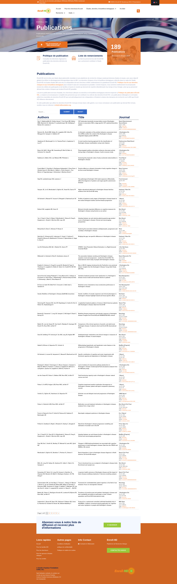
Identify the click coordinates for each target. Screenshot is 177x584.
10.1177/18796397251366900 (128, 272)
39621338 (124, 398)
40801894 (124, 269)
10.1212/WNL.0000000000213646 (129, 321)
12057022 (125, 319)
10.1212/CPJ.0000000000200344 (128, 460)
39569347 (124, 428)
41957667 (124, 194)
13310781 (125, 164)
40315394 (124, 318)
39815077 (124, 307)
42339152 (124, 173)
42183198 (124, 183)
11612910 (125, 399)
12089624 (125, 309)
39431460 (124, 408)
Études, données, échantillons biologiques (100, 8)
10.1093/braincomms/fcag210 (128, 176)
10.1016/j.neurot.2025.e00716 (128, 281)
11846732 (125, 360)
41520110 (124, 241)
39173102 (124, 487)
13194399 (125, 185)
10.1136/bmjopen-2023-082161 (128, 507)
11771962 (125, 458)
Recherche (59, 13)
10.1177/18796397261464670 (128, 155)
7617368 (125, 371)
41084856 (124, 260)
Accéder (122, 8)
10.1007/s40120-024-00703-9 (128, 310)
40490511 (124, 298)
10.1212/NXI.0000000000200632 (128, 129)
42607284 (124, 126)
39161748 (124, 476)
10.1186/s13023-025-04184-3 (128, 244)
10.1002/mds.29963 (125, 469)
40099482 (124, 339)
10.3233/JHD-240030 (126, 449)
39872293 (124, 457)
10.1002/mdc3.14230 (126, 410)
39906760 (124, 369)
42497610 (124, 145)
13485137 (125, 127)
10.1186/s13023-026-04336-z (128, 195)
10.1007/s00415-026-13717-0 (128, 206)
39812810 (124, 380)
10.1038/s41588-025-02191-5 (128, 300)
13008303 (125, 251)
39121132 (124, 497)
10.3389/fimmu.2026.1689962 (128, 186)
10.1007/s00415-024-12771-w (128, 381)
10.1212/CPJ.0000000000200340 (128, 479)
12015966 (125, 330)
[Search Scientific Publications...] (48, 112)
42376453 (124, 162)
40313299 (124, 348)
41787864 (124, 136)
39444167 (124, 417)
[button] (138, 10)
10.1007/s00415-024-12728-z (128, 390)
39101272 (124, 467)
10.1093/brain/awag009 (126, 233)
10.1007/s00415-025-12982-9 (128, 361)
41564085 (124, 232)
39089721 (124, 506)
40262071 (124, 328)
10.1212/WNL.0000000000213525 (129, 331)
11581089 (125, 439)
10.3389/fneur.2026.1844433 (127, 165)
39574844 (124, 437)
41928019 (124, 203)
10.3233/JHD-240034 (126, 498)
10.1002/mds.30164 (125, 342)
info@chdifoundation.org (63, 105)
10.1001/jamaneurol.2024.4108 (128, 401)
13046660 (125, 204)
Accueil (58, 8)
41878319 (124, 250)
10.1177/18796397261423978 (128, 138)
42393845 (124, 153)
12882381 (125, 242)
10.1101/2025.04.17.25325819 (128, 351)
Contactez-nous (118, 550)
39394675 (124, 289)
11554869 (125, 419)
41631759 (124, 213)
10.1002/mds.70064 (125, 226)
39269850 (124, 448)
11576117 (125, 430)
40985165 (124, 222)
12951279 (125, 224)
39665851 (124, 389)
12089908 (125, 340)
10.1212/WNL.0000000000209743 (129, 488)
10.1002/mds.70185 (125, 215)
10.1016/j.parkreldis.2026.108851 (128, 147)
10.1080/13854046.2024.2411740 (128, 290)
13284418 (125, 174)
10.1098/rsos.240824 (126, 431)
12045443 (125, 349)
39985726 (124, 359)
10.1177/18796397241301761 (128, 372)
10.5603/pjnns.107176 (126, 262)
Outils (70, 13)
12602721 (125, 271)
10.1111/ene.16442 (125, 420)
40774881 (124, 280)
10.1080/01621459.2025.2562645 (128, 253)
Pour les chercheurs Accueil (74, 8)
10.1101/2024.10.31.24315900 (128, 440)
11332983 (125, 478)
